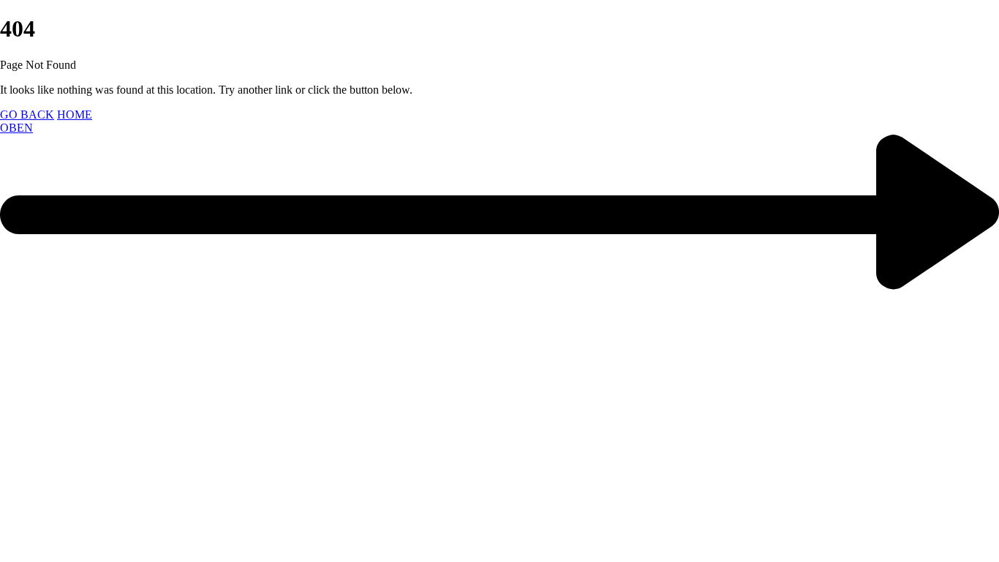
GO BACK (27, 114)
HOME (74, 114)
